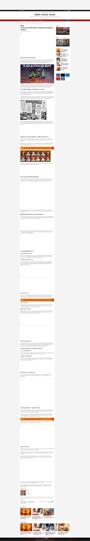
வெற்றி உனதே (58, 30)
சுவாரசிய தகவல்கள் (49, 514)
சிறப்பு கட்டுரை (22, 25)
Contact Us (42, 20)
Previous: (28, 502)
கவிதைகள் (38, 20)
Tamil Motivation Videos (59, 29)
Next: (46, 501)
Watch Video (68, 20)
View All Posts (29, 493)
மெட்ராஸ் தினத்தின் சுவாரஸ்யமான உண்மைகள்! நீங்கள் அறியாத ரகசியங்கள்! (58, 69)
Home (20, 20)
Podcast (28, 20)
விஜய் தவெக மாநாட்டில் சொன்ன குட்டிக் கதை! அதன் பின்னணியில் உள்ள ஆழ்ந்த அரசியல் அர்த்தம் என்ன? (58, 64)
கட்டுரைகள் (23, 20)
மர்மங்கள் (58, 39)
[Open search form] (63, 20)
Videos (34, 20)
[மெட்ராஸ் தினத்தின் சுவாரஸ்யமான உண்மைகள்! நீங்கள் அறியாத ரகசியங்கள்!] (48, 511)
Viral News (34, 514)
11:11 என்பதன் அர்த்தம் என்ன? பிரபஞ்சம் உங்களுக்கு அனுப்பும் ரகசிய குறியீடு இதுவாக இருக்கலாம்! (25, 517)
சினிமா (31, 20)
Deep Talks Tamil (45, 14)
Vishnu (21, 31)
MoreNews (49, 540)
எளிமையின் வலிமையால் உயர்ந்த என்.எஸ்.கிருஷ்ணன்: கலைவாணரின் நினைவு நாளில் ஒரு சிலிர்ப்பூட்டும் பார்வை (37, 517)
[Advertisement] (45, 5)
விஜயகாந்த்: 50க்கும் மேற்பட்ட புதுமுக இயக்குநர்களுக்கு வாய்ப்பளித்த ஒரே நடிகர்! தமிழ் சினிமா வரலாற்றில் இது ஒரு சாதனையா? (58, 60)
